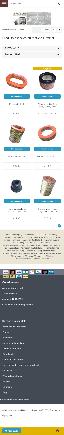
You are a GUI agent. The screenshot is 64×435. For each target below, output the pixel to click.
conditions (7, 370)
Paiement (7, 337)
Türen (13, 256)
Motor (53, 251)
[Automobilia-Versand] (32, 17)
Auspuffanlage (29, 235)
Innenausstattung (12, 248)
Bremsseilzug (17, 237)
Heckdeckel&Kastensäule (13, 245)
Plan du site (8, 354)
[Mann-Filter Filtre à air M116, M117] (47, 133)
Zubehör (36, 259)
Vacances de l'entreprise (14, 326)
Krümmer (11, 251)
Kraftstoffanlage (38, 248)
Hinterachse (47, 245)
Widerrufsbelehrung (12, 376)
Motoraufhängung (10, 253)
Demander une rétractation (15, 399)
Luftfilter (21, 29)
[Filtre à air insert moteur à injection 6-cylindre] (47, 186)
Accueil (5, 29)
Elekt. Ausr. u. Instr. (47, 237)
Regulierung (49, 253)
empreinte (7, 387)
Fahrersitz (16, 240)
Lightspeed (7, 416)
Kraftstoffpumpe (52, 248)
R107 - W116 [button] (12, 48)
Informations (16, 96)
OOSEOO (44, 410)
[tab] (32, 48)
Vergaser (29, 256)
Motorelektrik (24, 253)
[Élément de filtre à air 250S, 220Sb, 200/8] (47, 81)
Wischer (49, 256)
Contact (6, 332)
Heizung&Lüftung (33, 245)
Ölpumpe (45, 259)
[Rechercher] (59, 4)
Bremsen (6, 237)
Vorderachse (39, 256)
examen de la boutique (13, 343)
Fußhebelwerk (32, 243)
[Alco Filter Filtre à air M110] (17, 81)
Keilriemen (25, 248)
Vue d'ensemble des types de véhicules (21, 365)
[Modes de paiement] (32, 274)
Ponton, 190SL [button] (13, 54)
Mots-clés (13, 29)
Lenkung (38, 251)
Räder (59, 253)
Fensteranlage (19, 243)
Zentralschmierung (23, 259)
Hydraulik (57, 245)
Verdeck (20, 256)
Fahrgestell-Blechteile (30, 240)
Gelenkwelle (45, 243)
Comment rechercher (12, 359)
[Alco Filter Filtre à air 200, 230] (17, 133)
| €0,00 (13, 431)
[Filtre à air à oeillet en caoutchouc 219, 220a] (17, 186)
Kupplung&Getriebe (24, 251)
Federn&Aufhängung (50, 240)
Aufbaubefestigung (14, 235)
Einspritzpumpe (31, 237)
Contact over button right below (17, 304)
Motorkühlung (37, 253)
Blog (4, 392)
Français (46, 30)
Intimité (6, 381)
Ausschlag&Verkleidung (47, 235)
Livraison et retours (11, 348)
